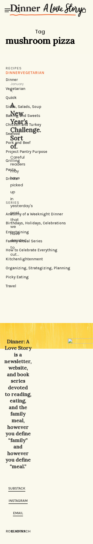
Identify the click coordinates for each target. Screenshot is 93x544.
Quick (11, 97)
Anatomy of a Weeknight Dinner (34, 214)
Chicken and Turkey (23, 124)
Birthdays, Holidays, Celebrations (36, 223)
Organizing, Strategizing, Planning (38, 268)
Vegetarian (15, 88)
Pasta (11, 169)
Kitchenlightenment (24, 259)
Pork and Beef (18, 142)
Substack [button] (16, 488)
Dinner (12, 79)
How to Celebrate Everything (31, 250)
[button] (7, 10)
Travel (11, 286)
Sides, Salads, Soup (23, 106)
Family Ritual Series (24, 241)
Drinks (12, 178)
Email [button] (18, 513)
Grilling (13, 160)
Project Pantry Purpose (26, 151)
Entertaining (17, 232)
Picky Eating (17, 277)
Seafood (13, 133)
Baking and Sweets (23, 115)
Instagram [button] (18, 501)
